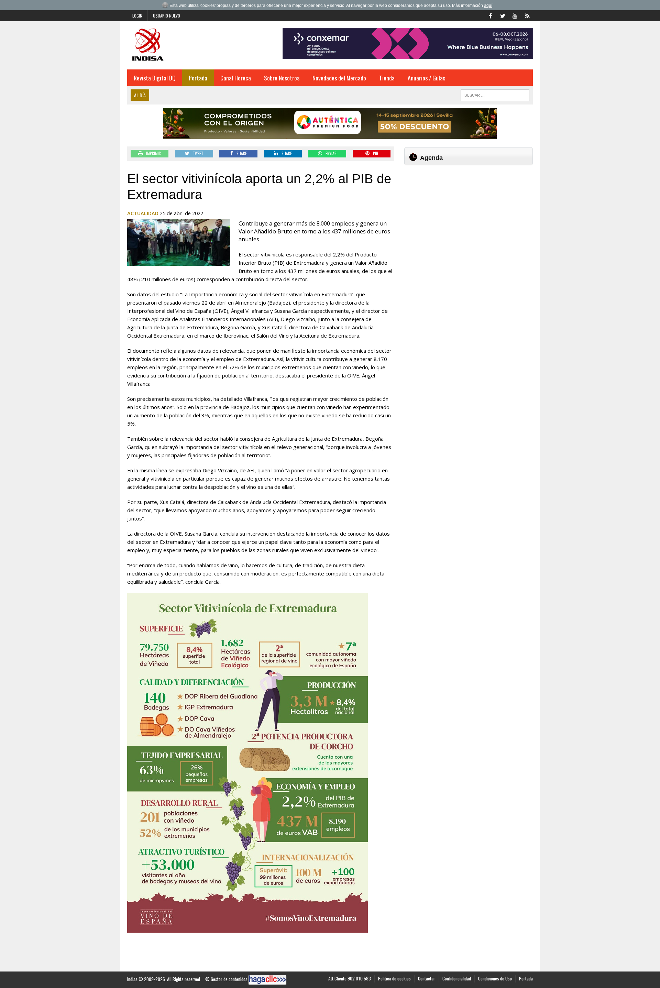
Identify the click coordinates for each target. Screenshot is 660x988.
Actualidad (142, 213)
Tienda (387, 77)
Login (137, 16)
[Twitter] (502, 15)
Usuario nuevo (166, 16)
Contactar (426, 978)
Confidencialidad (456, 978)
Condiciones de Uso (495, 978)
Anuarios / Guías (426, 77)
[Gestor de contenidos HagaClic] (267, 980)
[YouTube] (514, 15)
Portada (198, 77)
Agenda (431, 157)
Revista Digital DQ (155, 77)
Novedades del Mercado (339, 77)
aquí (488, 5)
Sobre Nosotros (281, 77)
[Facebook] (490, 15)
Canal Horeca (235, 77)
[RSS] (527, 15)
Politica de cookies (394, 978)
